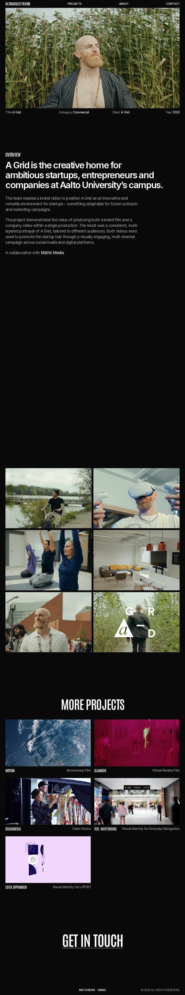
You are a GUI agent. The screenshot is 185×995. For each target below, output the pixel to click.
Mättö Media (52, 252)
